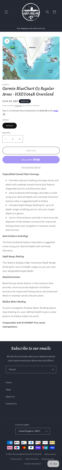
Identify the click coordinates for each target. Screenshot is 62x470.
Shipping (18, 105)
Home (9, 382)
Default (11, 126)
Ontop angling (19, 454)
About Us (10, 396)
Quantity (6, 132)
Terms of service (31, 459)
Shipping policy (48, 459)
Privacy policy (16, 459)
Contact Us (11, 403)
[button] (6, 12)
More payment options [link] (31, 167)
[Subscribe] (52, 369)
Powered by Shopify (33, 454)
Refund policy (50, 454)
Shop (8, 389)
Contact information (32, 464)
